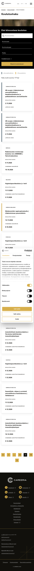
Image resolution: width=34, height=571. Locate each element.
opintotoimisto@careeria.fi (7, 553)
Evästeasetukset (14, 562)
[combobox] (17, 42)
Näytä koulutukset (17, 64)
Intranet (16, 522)
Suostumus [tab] (5, 255)
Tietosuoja (5, 562)
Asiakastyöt (17, 508)
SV (22, 3)
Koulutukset (11, 9)
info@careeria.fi (5, 537)
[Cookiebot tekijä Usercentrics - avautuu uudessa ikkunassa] (24, 251)
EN (26, 3)
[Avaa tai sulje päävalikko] (31, 4)
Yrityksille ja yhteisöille (17, 506)
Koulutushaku (5, 32)
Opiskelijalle (17, 517)
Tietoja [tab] (28, 255)
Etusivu (3, 9)
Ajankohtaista (17, 514)
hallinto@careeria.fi (6, 540)
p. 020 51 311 (4, 534)
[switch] (29, 290)
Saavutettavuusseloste (25, 562)
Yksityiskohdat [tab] (17, 255)
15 (30, 455)
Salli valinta (17, 314)
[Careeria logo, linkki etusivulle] (6, 3)
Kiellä (17, 319)
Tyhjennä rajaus (5, 58)
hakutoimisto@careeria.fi (7, 546)
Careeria (17, 511)
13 (19, 455)
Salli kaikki (17, 309)
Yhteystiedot (17, 519)
